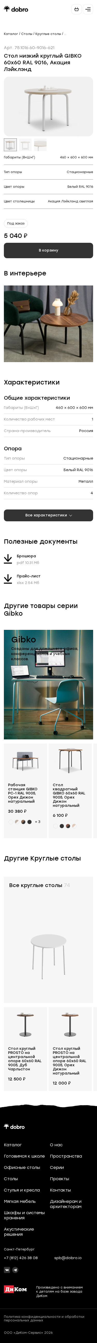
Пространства (66, 1156)
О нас (56, 1144)
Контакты (60, 1190)
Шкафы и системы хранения (24, 1215)
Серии (57, 1167)
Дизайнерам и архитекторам (65, 1204)
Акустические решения (19, 1232)
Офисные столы (22, 1167)
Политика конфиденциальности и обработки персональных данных (44, 1318)
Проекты (59, 1178)
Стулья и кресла (22, 1190)
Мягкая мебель (20, 1201)
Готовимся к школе (24, 1156)
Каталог (13, 1144)
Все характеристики (46, 515)
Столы (11, 1178)
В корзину (48, 250)
